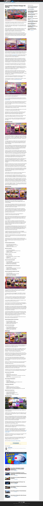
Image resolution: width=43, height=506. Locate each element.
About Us (17, 503)
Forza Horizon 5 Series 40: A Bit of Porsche (18, 495)
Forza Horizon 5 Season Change (15, 440)
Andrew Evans (10, 447)
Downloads (18, 1)
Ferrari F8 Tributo (7, 99)
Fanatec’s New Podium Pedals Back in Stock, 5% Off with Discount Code (33, 7)
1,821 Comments (32, 24)
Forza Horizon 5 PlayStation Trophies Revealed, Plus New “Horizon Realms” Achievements (17, 469)
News (12, 1)
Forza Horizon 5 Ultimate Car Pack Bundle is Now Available (19, 487)
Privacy (29, 503)
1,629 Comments (32, 27)
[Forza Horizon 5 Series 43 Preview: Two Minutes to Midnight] (8, 483)
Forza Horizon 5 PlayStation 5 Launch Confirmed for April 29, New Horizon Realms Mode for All (19, 473)
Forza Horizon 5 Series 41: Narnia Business (18, 490)
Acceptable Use (26, 503)
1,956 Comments (32, 30)
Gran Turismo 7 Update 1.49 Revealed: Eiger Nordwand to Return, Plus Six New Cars (33, 26)
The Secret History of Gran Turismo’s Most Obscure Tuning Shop (33, 14)
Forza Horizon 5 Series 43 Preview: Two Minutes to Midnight (18, 482)
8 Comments (15, 483)
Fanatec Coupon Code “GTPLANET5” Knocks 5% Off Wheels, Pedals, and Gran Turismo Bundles (33, 11)
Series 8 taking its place (18, 79)
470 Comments (16, 475)
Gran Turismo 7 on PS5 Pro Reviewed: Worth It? (33, 18)
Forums (15, 1)
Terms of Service (22, 503)
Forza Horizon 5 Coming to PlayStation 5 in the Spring (18, 478)
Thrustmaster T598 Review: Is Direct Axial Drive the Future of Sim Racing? (33, 21)
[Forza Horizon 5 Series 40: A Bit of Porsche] (8, 496)
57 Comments (32, 17)
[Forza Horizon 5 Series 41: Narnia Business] (8, 491)
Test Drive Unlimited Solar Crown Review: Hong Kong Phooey (32, 23)
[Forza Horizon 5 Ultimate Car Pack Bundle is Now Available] (8, 487)
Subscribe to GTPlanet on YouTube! (16, 464)
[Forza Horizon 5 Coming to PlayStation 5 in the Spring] (8, 478)
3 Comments (15, 491)
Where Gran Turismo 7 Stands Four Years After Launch (32, 16)
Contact (14, 503)
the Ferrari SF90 (14, 54)
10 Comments (15, 470)
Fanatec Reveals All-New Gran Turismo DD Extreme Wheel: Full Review (32, 29)
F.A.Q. (18, 503)
